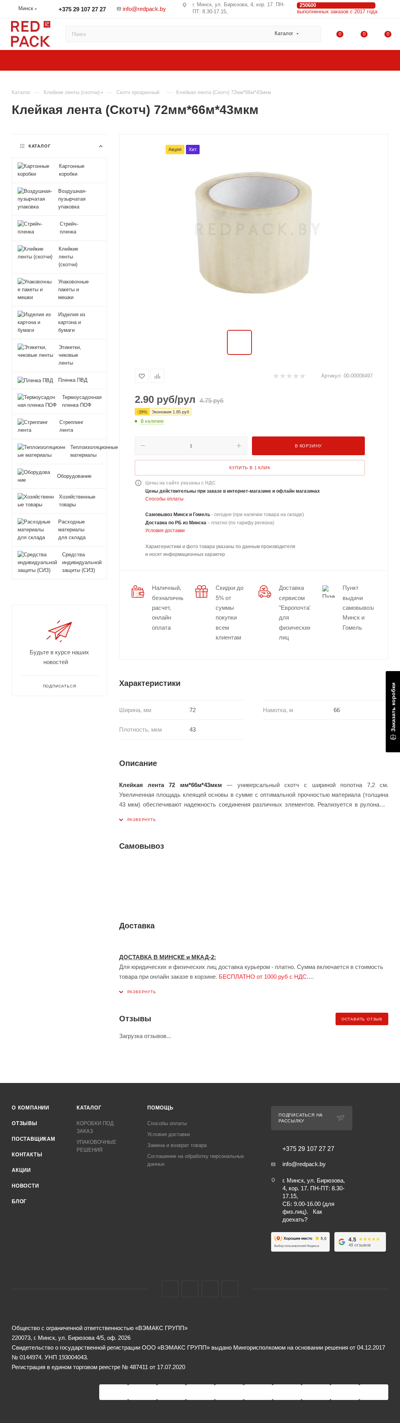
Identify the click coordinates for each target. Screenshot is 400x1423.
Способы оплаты (164, 499)
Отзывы (25, 1123)
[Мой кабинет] (387, 10)
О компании (30, 1108)
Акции (21, 1170)
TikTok (229, 1289)
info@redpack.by (144, 8)
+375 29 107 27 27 (81, 9)
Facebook (170, 1289)
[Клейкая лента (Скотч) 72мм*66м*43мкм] (253, 233)
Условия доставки (165, 530)
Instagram (190, 1289)
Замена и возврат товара (177, 1145)
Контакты (27, 1155)
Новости (25, 1186)
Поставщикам (33, 1139)
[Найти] (311, 34)
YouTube (210, 1289)
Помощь (160, 1108)
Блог (19, 1201)
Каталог (89, 1108)
